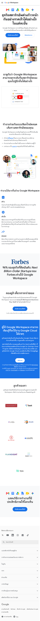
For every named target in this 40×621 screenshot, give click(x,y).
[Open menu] (2, 2)
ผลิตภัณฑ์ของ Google (7, 612)
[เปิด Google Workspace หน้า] (11, 3)
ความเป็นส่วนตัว (5, 609)
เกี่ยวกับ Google (21, 609)
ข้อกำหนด (13, 609)
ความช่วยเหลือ (17, 612)
